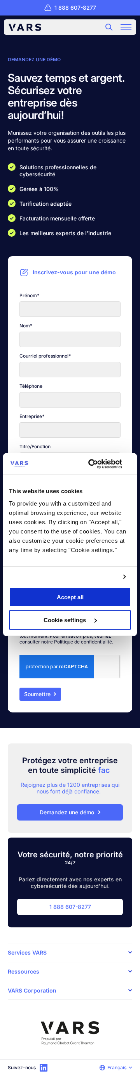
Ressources (23, 971)
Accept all (70, 597)
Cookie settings (66, 619)
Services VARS (27, 952)
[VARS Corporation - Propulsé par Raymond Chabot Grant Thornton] (70, 1033)
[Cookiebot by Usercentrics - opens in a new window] (98, 464)
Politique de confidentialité (83, 642)
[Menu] (126, 27)
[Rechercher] (109, 27)
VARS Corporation (32, 990)
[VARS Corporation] (25, 27)
